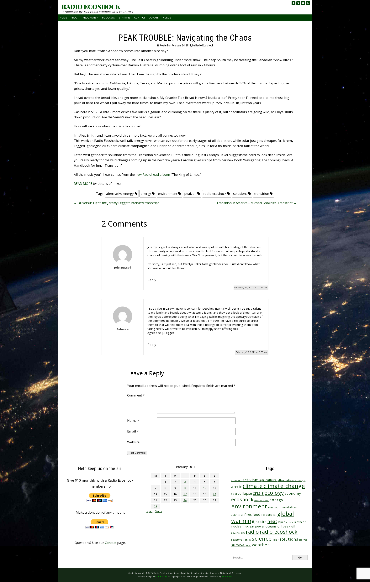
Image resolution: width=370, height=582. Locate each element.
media (290, 522)
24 (185, 500)
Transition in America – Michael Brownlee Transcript (256, 203)
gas (275, 514)
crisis (258, 493)
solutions (240, 193)
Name (133, 420)
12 (204, 488)
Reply (151, 280)
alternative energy (120, 193)
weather (260, 545)
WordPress (226, 576)
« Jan (149, 511)
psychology (238, 532)
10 (185, 488)
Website (133, 442)
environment (167, 193)
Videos (166, 17)
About (75, 17)
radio (252, 531)
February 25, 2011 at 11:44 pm (250, 287)
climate (253, 486)
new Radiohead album (152, 174)
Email (133, 431)
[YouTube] (303, 3)
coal (234, 493)
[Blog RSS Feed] (308, 3)
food (257, 514)
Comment (136, 395)
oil (280, 526)
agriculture (268, 480)
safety (247, 539)
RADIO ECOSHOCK (91, 6)
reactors (237, 539)
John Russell (122, 267)
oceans (271, 526)
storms (303, 539)
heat (272, 521)
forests (266, 514)
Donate (154, 17)
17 (185, 494)
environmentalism (283, 507)
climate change (284, 486)
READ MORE (83, 183)
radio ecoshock (214, 193)
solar (275, 539)
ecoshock (242, 499)
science (262, 538)
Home (63, 17)
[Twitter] (298, 3)
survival (238, 545)
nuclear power (254, 526)
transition (261, 193)
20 (214, 494)
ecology (274, 492)
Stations (124, 17)
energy (146, 193)
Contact (139, 17)
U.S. (248, 545)
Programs (89, 17)
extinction (237, 514)
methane (300, 522)
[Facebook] (293, 3)
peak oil (190, 193)
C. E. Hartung (161, 576)
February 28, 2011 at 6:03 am (251, 352)
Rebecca (123, 329)
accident (236, 480)
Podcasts (108, 17)
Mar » (158, 511)
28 (155, 506)
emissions (261, 500)
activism (250, 479)
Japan (281, 522)
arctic (236, 486)
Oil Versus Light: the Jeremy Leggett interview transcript (116, 203)
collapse (245, 493)
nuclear (237, 526)
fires (248, 515)
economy (293, 493)
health (261, 521)
